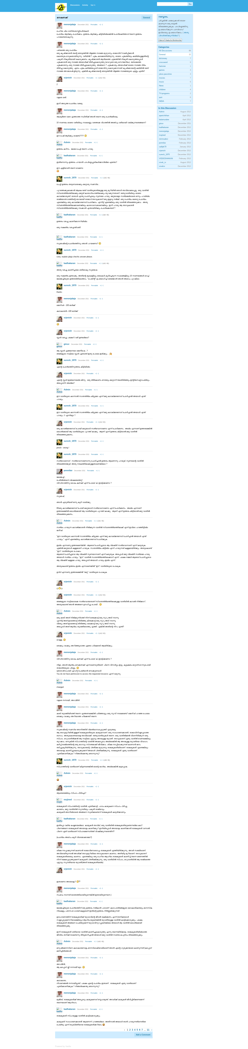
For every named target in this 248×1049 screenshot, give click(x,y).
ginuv (66, 344)
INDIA (161, 101)
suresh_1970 (70, 177)
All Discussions (165, 51)
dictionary (163, 58)
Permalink (94, 24)
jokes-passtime (165, 74)
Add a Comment (143, 1035)
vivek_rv (162, 162)
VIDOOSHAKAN (166, 158)
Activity (85, 5)
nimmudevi (163, 139)
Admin (67, 142)
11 (148, 1030)
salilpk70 (162, 147)
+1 (100, 24)
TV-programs (164, 93)
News (161, 86)
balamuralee (164, 119)
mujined (68, 799)
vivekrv (162, 166)
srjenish (68, 77)
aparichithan (164, 115)
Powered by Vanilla (63, 1046)
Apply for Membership (173, 40)
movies (162, 78)
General (146, 18)
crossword (163, 62)
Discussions (75, 5)
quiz (160, 97)
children (162, 89)
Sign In (93, 5)
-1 (102, 24)
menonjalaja (70, 24)
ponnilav (68, 470)
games (162, 70)
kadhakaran (69, 155)
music (161, 82)
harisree (162, 66)
